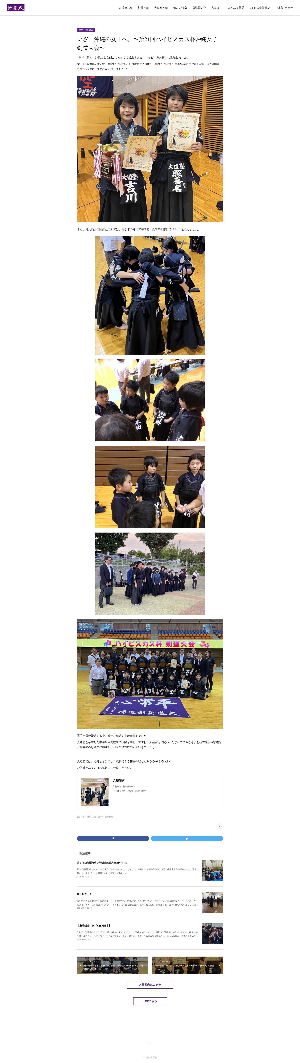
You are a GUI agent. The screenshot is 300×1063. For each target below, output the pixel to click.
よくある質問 (236, 7)
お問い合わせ (284, 7)
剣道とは (143, 7)
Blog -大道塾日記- (260, 7)
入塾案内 (216, 7)
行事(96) (88, 817)
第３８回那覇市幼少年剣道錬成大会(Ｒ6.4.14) (102, 862)
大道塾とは (161, 7)
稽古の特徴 (180, 7)
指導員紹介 (199, 7)
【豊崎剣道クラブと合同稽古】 (94, 925)
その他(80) (109, 817)
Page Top (150, 1043)
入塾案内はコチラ (150, 984)
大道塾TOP (125, 7)
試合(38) (80, 817)
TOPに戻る (150, 1001)
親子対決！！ (84, 894)
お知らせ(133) (97, 817)
